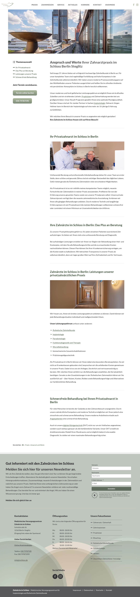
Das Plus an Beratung (24, 71)
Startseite (99, 590)
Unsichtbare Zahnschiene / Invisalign (107, 559)
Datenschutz (88, 590)
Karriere (85, 5)
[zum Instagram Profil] (137, 5)
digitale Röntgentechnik (72, 425)
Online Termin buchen (22, 539)
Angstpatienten (56, 419)
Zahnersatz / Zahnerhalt (102, 522)
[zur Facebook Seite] (134, 5)
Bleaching (97, 538)
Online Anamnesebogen (23, 545)
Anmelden (111, 489)
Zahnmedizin (47, 5)
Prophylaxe (86, 96)
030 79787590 (22, 101)
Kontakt (97, 5)
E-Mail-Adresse (97, 480)
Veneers (96, 553)
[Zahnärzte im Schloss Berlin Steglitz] (7, 4)
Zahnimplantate (99, 528)
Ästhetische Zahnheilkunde (64, 330)
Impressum (77, 590)
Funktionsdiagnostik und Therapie (66, 343)
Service (60, 5)
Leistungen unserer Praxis (26, 74)
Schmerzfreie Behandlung (26, 77)
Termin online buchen (25, 93)
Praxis (35, 5)
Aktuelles (72, 5)
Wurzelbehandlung (60, 347)
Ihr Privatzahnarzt (23, 67)
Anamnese (110, 5)
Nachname (95, 472)
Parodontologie (59, 338)
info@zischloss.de (21, 560)
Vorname (95, 465)
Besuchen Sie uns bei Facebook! (55, 576)
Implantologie (99, 103)
